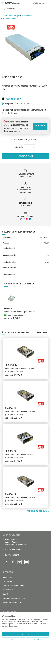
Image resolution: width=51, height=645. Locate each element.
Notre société (8, 577)
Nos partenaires (8, 590)
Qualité (5, 594)
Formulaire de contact (13, 549)
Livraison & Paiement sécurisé (14, 586)
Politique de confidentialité (12, 603)
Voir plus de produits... (37, 511)
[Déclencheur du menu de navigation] (2, 3)
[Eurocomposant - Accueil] (12, 3)
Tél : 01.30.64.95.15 (12, 555)
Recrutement (7, 581)
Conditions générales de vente (14, 598)
